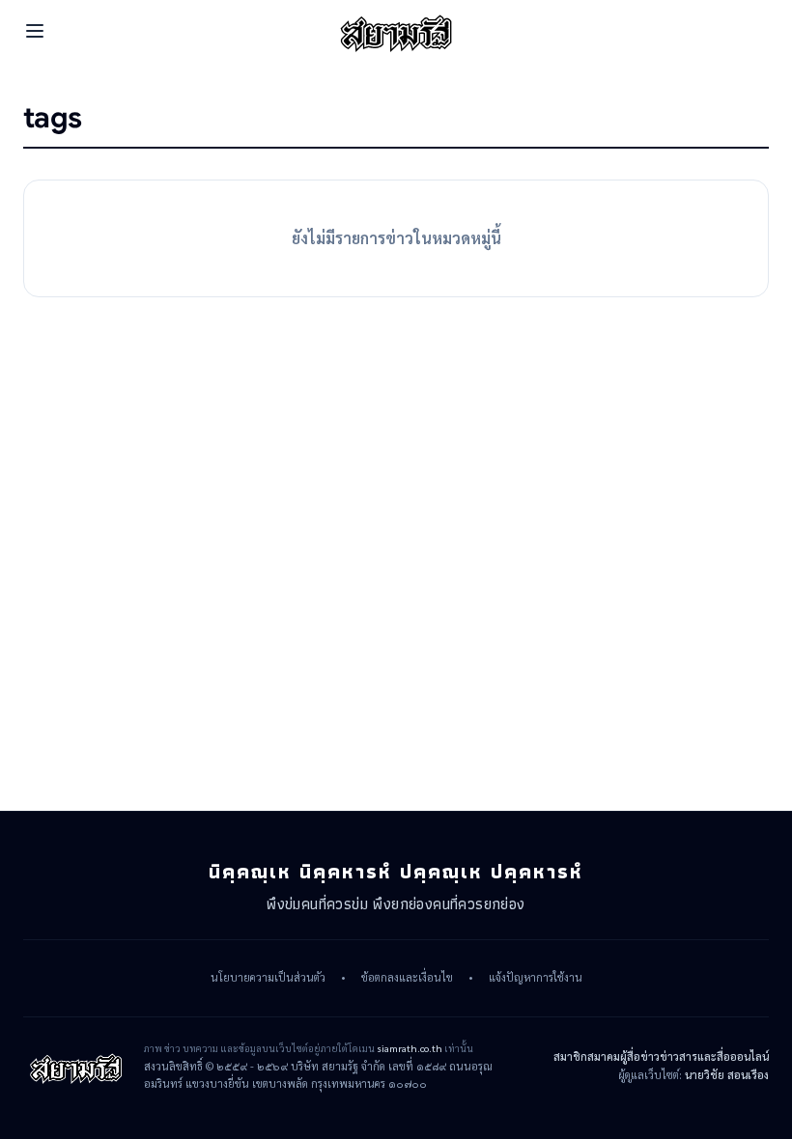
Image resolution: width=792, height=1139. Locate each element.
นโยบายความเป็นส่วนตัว (268, 978)
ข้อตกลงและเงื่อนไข (407, 978)
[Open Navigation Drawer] (34, 31)
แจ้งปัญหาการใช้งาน (535, 978)
